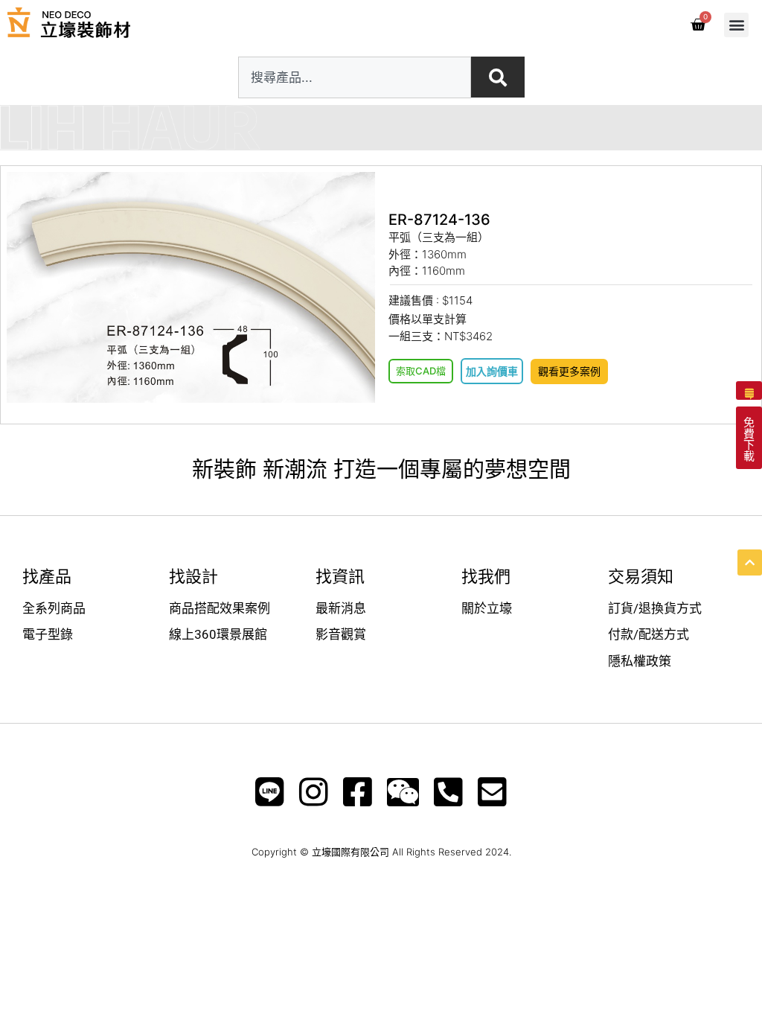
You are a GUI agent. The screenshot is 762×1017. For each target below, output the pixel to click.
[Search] (498, 77)
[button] (736, 25)
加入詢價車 (492, 371)
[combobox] (354, 77)
